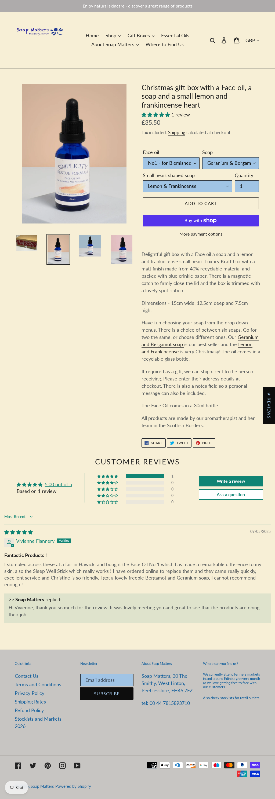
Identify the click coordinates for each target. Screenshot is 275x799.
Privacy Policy (29, 693)
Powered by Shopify (73, 786)
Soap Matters (42, 786)
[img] (18, 532)
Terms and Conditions (38, 684)
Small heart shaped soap (169, 175)
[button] (156, 115)
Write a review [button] (231, 480)
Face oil (151, 152)
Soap (207, 152)
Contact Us (26, 676)
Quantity (244, 175)
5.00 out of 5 (58, 484)
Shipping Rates (30, 702)
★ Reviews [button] (269, 405)
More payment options (200, 233)
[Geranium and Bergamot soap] (183, 344)
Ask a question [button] (231, 494)
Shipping (176, 132)
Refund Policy (29, 710)
